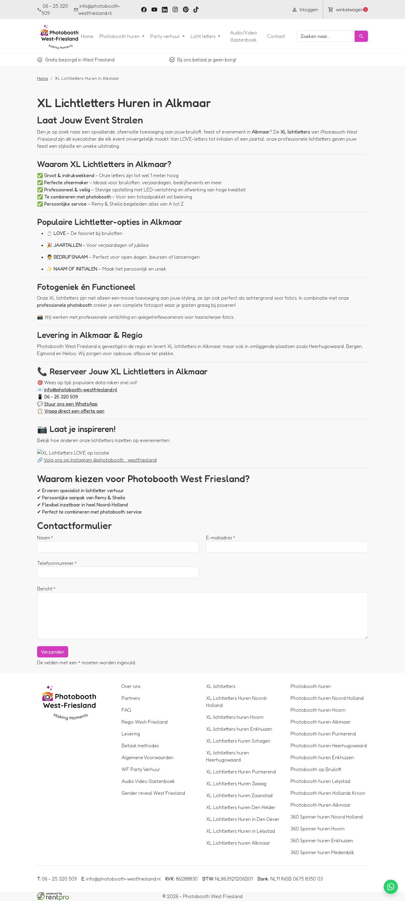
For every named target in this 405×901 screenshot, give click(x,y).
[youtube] (154, 9)
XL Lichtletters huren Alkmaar (238, 843)
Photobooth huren (120, 36)
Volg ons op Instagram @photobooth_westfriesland (100, 460)
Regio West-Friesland (145, 722)
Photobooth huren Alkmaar (320, 722)
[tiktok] (196, 9)
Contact (276, 36)
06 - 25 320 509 (55, 9)
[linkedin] (165, 9)
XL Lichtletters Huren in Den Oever (242, 819)
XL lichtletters (220, 686)
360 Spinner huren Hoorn (318, 829)
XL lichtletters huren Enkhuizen (239, 729)
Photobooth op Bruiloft (316, 769)
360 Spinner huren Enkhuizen (322, 840)
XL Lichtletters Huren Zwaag (236, 783)
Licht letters (204, 36)
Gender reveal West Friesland (153, 793)
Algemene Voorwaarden (147, 757)
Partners (131, 698)
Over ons (131, 686)
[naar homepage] (58, 36)
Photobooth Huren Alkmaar (321, 805)
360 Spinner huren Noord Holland (327, 817)
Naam (43, 538)
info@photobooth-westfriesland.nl (99, 9)
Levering (131, 734)
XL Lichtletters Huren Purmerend (241, 772)
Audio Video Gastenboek (148, 781)
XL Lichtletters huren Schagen (238, 741)
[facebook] (144, 9)
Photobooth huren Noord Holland (327, 698)
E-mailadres (219, 538)
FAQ (126, 710)
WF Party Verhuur (141, 769)
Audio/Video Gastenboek (243, 36)
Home (87, 36)
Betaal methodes (140, 746)
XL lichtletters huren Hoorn (235, 717)
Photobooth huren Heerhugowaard (329, 746)
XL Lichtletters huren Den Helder (240, 807)
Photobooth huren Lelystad (320, 781)
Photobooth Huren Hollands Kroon (328, 793)
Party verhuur (165, 36)
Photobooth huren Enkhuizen (322, 757)
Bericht (44, 589)
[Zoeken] (361, 36)
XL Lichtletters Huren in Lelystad (240, 831)
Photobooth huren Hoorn (318, 710)
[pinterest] (186, 9)
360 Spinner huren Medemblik (322, 852)
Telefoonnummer (55, 563)
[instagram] (175, 9)
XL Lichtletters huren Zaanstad (239, 795)
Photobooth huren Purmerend (323, 734)
